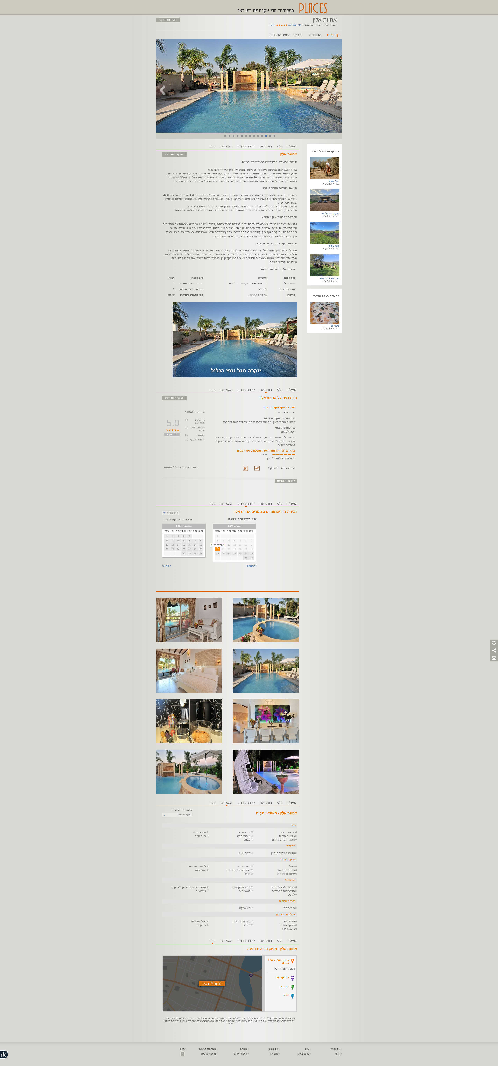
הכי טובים (273, 1049)
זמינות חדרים (246, 146)
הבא (168, 566)
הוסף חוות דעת (168, 19)
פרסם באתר (303, 1053)
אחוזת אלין (335, 1049)
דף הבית (333, 35)
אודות (337, 1053)
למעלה (292, 146)
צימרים (243, 1049)
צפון (307, 1049)
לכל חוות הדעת (286, 480)
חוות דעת (266, 146)
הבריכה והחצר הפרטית (286, 35)
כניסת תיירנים (240, 1053)
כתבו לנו (274, 1053)
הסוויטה (315, 35)
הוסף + (271, 25)
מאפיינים (226, 146)
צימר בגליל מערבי (207, 1049)
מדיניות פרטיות (208, 1053)
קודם (250, 566)
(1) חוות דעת (294, 25)
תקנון (182, 1049)
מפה (213, 146)
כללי (279, 146)
